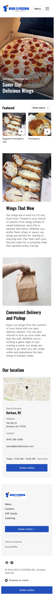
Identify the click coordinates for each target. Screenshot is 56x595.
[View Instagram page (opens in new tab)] (12, 563)
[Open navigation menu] (47, 9)
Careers (9, 508)
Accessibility (11, 546)
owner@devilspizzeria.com (19, 447)
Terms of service (13, 541)
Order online (27, 467)
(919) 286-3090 (14, 440)
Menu (37, 8)
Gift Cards (11, 513)
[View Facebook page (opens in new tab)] (7, 563)
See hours (42, 458)
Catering (10, 518)
